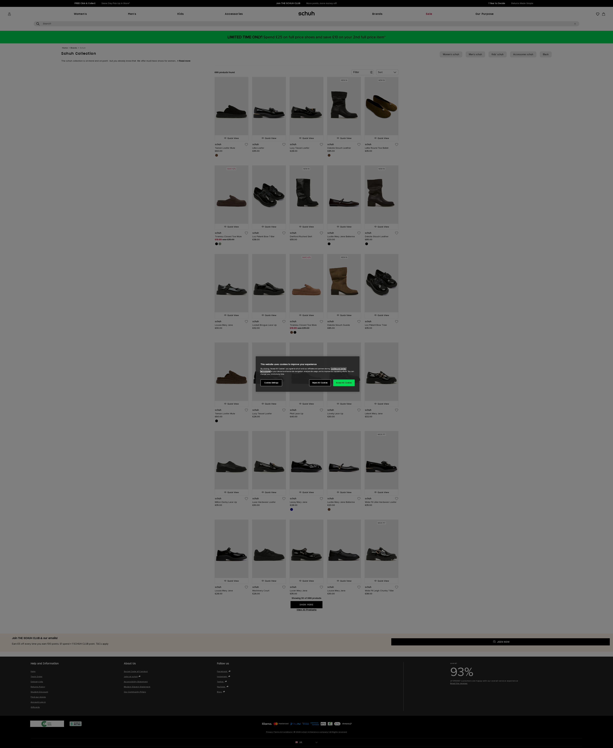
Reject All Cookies (320, 383)
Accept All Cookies (344, 383)
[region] (307, 374)
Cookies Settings (271, 383)
